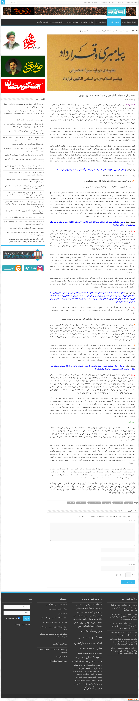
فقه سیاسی (76, 668)
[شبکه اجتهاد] (69, 11)
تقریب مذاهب (91, 648)
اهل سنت (88, 638)
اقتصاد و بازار (101, 22)
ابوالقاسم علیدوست (81, 619)
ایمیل (133, 555)
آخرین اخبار (125, 31)
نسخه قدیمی (103, 2)
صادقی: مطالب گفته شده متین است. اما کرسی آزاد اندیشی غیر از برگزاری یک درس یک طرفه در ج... (123, 626)
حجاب (82, 648)
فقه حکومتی (85, 668)
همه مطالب (87, 2)
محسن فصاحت (78, 671)
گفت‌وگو (89, 688)
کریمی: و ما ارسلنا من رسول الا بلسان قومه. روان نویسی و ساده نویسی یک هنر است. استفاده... (123, 608)
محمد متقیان (81, 503)
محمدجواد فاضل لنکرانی (93, 674)
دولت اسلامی (118, 503)
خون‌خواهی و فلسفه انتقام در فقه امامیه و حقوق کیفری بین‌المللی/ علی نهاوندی (24, 222)
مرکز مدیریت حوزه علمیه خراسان (55, 622)
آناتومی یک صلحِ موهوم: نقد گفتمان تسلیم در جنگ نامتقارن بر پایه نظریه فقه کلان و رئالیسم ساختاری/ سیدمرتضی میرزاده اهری (25, 195)
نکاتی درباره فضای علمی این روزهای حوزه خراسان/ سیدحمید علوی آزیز (26, 132)
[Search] (3, 2)
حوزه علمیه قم (80, 657)
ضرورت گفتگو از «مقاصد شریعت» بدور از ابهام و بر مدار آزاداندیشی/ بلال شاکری (24, 105)
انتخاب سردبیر (91, 634)
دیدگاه (132, 520)
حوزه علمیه (88, 653)
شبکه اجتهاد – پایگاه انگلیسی (56, 604)
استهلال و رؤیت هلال (83, 622)
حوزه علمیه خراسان (90, 655)
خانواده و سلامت (57, 22)
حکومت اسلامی (95, 661)
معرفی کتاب (97, 677)
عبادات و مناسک (88, 22)
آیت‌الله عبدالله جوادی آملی (93, 616)
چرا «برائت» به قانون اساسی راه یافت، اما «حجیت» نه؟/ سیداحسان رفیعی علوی (23, 173)
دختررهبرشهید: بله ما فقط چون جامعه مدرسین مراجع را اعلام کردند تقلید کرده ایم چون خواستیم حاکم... (123, 641)
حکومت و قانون (115, 22)
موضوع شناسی (87, 677)
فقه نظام (99, 671)
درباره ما (111, 2)
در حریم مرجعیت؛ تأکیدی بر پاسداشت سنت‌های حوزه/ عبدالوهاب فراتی (24, 212)
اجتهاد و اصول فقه (130, 22)
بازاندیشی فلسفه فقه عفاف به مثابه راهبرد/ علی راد (25, 228)
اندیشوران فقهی (42, 22)
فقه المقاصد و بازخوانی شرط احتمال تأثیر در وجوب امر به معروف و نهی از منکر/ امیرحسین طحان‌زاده (23, 138)
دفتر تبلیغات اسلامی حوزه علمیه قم (54, 618)
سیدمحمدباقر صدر (87, 665)
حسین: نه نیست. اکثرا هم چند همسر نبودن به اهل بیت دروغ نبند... (123, 633)
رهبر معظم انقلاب (80, 661)
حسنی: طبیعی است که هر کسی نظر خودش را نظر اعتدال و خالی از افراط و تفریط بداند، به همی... (123, 617)
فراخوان (94, 668)
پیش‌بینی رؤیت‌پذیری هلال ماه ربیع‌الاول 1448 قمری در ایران (24, 160)
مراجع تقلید (80, 674)
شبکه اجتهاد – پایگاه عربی (57, 609)
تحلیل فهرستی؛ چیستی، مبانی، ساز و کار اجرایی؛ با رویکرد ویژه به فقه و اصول (25, 233)
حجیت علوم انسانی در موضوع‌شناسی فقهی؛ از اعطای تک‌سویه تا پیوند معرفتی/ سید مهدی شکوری (24, 167)
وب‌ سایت (131, 564)
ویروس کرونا (98, 684)
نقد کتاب (71, 503)
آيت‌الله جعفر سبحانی (94, 604)
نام (134, 546)
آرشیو (95, 2)
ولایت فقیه (79, 680)
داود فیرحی (129, 503)
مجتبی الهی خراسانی (90, 671)
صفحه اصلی (120, 2)
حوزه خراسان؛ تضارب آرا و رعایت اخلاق (30, 120)
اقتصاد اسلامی (89, 626)
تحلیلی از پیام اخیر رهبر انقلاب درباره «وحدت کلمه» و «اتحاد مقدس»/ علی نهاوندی (24, 187)
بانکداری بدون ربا (90, 643)
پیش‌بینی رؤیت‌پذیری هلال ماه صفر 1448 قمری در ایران (24, 217)
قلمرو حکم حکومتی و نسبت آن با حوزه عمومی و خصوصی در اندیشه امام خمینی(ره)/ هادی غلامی (26, 240)
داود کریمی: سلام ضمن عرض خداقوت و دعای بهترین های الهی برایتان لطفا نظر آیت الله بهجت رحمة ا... (123, 651)
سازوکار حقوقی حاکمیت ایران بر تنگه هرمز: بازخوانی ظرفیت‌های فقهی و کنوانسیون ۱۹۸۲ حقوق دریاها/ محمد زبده (24, 113)
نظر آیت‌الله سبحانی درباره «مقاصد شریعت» (28, 144)
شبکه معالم (63, 613)
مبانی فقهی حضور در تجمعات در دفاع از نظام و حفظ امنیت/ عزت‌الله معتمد (25, 180)
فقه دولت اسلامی (94, 503)
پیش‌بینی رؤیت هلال (87, 684)
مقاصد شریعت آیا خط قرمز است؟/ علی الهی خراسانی (24, 155)
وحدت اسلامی (90, 680)
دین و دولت (106, 503)
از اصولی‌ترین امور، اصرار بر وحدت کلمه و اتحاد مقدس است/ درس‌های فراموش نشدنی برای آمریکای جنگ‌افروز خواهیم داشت (24, 204)
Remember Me (12, 618)
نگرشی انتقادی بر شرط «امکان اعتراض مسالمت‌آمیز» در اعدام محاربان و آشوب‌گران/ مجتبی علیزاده (23, 125)
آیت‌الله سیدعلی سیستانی (84, 612)
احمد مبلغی (97, 622)
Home (133, 31)
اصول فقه (99, 626)
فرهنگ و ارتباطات (72, 22)
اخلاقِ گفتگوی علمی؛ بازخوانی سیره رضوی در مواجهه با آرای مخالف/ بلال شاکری (24, 149)
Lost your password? (22, 624)
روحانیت (99, 665)
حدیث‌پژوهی (97, 653)
